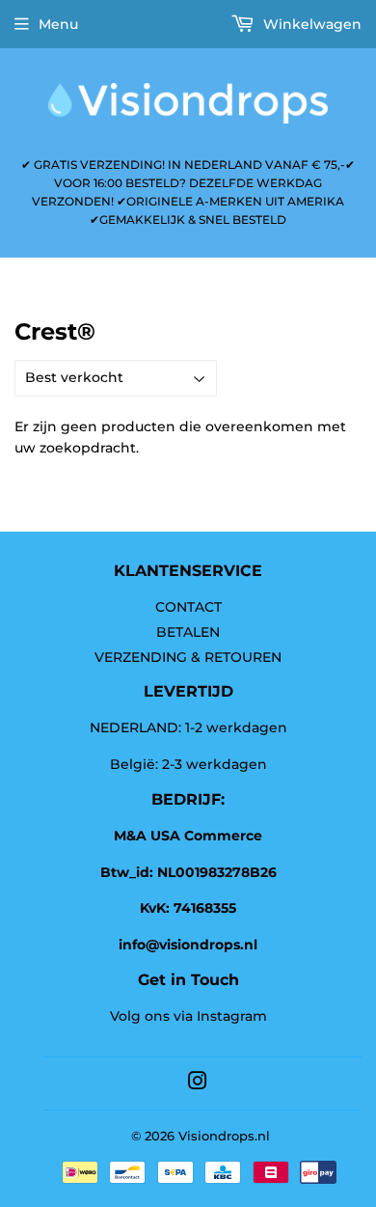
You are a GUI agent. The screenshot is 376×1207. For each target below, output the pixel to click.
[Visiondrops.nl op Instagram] (197, 1083)
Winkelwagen (310, 24)
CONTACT (188, 607)
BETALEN (188, 632)
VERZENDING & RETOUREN (188, 657)
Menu (58, 24)
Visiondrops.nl (224, 1135)
